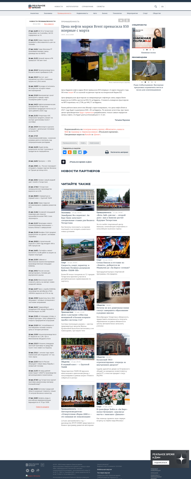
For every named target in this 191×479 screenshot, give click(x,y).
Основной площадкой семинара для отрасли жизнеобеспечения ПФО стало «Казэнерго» (42, 215)
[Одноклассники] (127, 20)
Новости (59, 7)
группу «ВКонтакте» (107, 129)
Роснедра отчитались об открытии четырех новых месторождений (42, 88)
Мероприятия (132, 13)
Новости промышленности (42, 21)
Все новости (49, 24)
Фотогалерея (72, 7)
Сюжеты (101, 7)
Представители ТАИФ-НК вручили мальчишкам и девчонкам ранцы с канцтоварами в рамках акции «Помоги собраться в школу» (77, 371)
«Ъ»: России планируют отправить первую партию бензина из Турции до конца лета (42, 168)
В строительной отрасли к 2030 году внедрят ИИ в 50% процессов (41, 243)
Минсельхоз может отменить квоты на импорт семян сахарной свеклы (41, 282)
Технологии (117, 13)
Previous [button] (133, 38)
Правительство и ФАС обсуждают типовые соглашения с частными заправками (42, 300)
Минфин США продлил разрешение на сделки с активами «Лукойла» (42, 234)
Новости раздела (42, 407)
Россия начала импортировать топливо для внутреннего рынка (39, 273)
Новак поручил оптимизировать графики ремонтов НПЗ (42, 205)
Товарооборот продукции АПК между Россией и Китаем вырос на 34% (41, 309)
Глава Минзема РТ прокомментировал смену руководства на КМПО (40, 51)
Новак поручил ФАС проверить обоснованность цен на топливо (42, 42)
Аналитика (34, 13)
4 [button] (153, 50)
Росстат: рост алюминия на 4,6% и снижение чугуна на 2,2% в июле (41, 79)
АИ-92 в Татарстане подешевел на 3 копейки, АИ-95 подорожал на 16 (41, 33)
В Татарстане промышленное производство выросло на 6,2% (40, 189)
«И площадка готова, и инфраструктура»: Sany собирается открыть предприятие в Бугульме (42, 318)
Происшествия (67, 312)
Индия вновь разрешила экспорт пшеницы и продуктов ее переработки (41, 149)
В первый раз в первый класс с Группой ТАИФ (40, 197)
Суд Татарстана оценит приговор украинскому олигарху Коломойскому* (42, 382)
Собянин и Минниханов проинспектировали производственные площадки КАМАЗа (41, 263)
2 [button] (147, 50)
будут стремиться (87, 112)
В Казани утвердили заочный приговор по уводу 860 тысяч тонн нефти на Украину (41, 345)
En (162, 6)
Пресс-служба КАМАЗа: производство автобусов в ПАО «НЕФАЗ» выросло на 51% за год (42, 291)
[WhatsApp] (75, 152)
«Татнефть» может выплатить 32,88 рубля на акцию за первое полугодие (42, 252)
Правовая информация (155, 469)
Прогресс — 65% (40, 161)
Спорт (145, 13)
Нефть (83, 143)
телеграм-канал (90, 129)
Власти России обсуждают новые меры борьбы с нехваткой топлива (41, 364)
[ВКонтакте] (121, 20)
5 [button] (155, 82)
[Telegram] (80, 152)
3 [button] (150, 50)
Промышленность (64, 13)
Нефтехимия (94, 143)
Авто (95, 13)
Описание (154, 473)
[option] (148, 38)
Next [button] (163, 38)
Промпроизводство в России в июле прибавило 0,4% (41, 71)
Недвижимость (82, 13)
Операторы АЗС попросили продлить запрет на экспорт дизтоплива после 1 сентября (41, 119)
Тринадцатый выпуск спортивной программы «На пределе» (113, 268)
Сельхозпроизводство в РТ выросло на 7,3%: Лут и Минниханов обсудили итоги (42, 336)
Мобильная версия (104, 469)
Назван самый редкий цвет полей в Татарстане (42, 181)
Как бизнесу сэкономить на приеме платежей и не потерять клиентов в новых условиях (77, 223)
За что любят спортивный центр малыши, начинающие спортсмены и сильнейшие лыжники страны (112, 222)
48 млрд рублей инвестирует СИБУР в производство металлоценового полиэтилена (42, 373)
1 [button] (143, 50)
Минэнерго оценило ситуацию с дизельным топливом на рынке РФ (41, 129)
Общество (157, 13)
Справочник (87, 7)
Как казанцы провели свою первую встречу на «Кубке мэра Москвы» (112, 415)
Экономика (48, 13)
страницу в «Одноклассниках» (84, 132)
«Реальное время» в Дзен (81, 162)
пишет (70, 92)
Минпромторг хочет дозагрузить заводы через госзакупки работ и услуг (41, 97)
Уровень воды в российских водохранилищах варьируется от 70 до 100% (40, 400)
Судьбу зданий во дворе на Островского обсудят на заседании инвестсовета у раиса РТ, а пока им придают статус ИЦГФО (113, 367)
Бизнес (105, 13)
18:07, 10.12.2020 (67, 35)
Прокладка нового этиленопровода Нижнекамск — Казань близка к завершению (41, 225)
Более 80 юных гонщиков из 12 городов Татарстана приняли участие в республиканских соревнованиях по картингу (77, 273)
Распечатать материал (119, 152)
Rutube (88, 134)
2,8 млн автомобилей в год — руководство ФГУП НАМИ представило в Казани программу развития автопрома (77, 418)
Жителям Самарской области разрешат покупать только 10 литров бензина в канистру (42, 391)
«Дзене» (96, 134)
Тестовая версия (103, 473)
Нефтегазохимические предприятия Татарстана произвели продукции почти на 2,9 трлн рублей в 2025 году (42, 107)
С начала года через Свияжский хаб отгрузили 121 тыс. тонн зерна (42, 355)
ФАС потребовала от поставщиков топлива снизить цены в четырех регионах (41, 327)
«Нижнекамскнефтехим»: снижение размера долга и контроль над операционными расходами (42, 139)
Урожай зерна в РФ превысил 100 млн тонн (41, 59)
